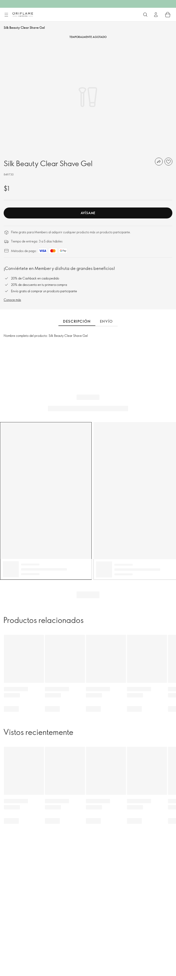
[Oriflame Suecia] (22, 14)
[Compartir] (159, 161)
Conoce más (12, 300)
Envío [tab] (106, 321)
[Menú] (6, 15)
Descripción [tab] (77, 321)
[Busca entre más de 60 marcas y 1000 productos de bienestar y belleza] (145, 14)
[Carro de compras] (168, 14)
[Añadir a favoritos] (168, 161)
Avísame (88, 213)
